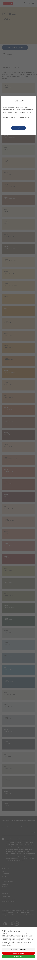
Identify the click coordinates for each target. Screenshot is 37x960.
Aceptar (18, 128)
